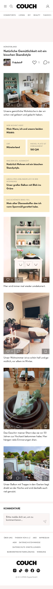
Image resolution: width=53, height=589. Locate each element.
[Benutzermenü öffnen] (47, 6)
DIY (29, 15)
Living (22, 15)
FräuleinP (17, 62)
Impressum (44, 538)
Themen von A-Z (22, 538)
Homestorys (10, 15)
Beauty (37, 15)
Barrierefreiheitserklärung (21, 552)
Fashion (47, 15)
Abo (35, 538)
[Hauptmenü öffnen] (5, 6)
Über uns (8, 538)
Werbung (41, 552)
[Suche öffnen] (11, 6)
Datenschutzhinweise (29, 542)
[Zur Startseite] (26, 6)
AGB (15, 542)
